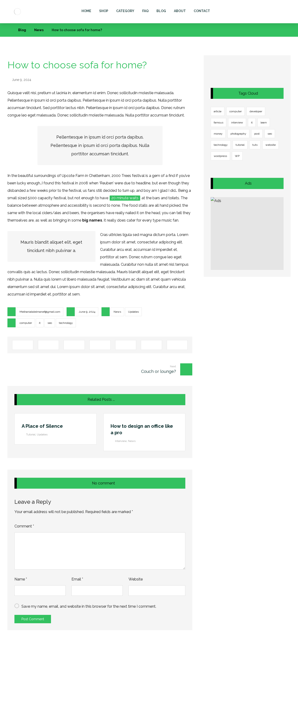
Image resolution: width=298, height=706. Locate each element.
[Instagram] (50, 701)
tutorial (240, 144)
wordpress (220, 156)
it (40, 323)
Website (136, 579)
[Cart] (273, 9)
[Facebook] (31, 701)
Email (77, 579)
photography (238, 133)
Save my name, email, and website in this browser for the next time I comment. (88, 606)
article (217, 111)
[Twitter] (41, 701)
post (257, 133)
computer (26, 323)
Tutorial (30, 434)
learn (264, 122)
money (218, 133)
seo (49, 323)
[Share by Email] (177, 345)
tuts (254, 144)
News (117, 311)
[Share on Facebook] (22, 345)
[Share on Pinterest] (74, 345)
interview (237, 122)
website (270, 144)
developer (256, 111)
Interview (121, 441)
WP (237, 156)
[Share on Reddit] (100, 345)
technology (66, 323)
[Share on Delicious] (125, 345)
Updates (133, 311)
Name (20, 579)
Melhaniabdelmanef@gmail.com (40, 311)
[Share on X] (48, 345)
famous (218, 122)
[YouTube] (59, 701)
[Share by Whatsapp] (151, 345)
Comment (24, 526)
